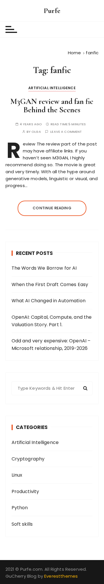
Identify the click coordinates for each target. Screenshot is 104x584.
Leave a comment (66, 131)
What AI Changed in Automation (49, 300)
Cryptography (28, 459)
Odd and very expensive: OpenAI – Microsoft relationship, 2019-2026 (51, 344)
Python (20, 507)
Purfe (52, 10)
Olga (36, 131)
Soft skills (22, 524)
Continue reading (52, 208)
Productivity (25, 491)
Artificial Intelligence (51, 87)
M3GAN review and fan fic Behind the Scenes (51, 106)
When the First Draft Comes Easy (50, 284)
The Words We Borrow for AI (44, 268)
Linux (17, 475)
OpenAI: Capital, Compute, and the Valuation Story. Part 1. (52, 321)
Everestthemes (61, 576)
